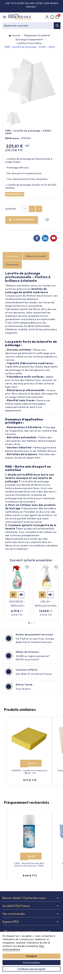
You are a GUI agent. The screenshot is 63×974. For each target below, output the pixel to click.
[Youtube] (53, 238)
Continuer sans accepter (31, 969)
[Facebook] (36, 238)
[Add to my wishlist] (47, 220)
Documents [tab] (12, 264)
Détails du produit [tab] (36, 256)
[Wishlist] (52, 17)
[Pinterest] (45, 238)
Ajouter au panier (13, 594)
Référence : (12, 138)
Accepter (31, 956)
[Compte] (47, 17)
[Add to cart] (24, 763)
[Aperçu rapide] (21, 594)
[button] (29, 623)
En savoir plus (14, 194)
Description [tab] (12, 256)
